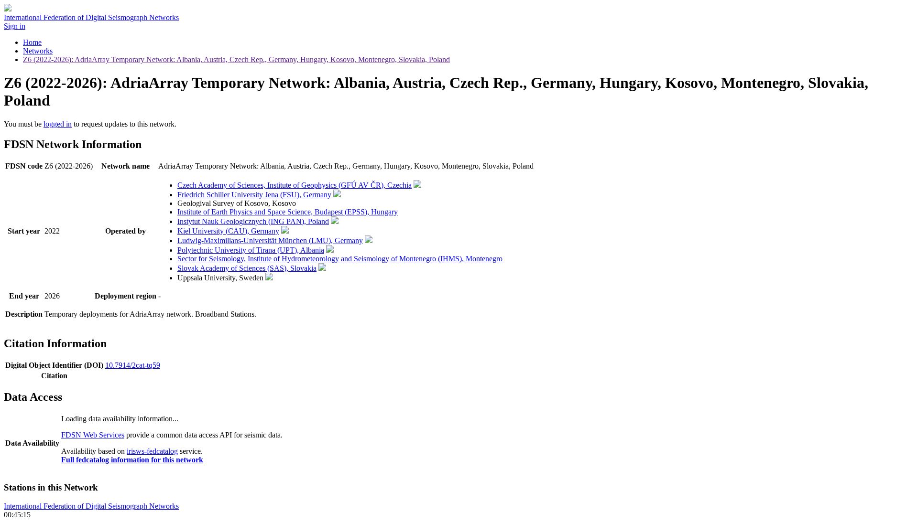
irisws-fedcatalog (152, 451)
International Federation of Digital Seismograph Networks (91, 506)
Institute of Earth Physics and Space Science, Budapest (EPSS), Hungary (287, 212)
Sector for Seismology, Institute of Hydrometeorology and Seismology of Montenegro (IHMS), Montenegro (340, 259)
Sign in (14, 26)
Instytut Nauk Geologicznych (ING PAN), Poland (253, 221)
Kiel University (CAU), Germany (228, 231)
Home (32, 42)
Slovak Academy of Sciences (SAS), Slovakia (247, 268)
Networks (38, 51)
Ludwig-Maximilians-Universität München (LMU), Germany (270, 240)
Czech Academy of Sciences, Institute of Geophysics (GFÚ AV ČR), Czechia (294, 185)
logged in (58, 124)
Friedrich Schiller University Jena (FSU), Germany (254, 195)
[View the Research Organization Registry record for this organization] (417, 185)
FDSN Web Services (92, 435)
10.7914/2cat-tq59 (132, 365)
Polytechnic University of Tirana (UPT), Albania (250, 250)
